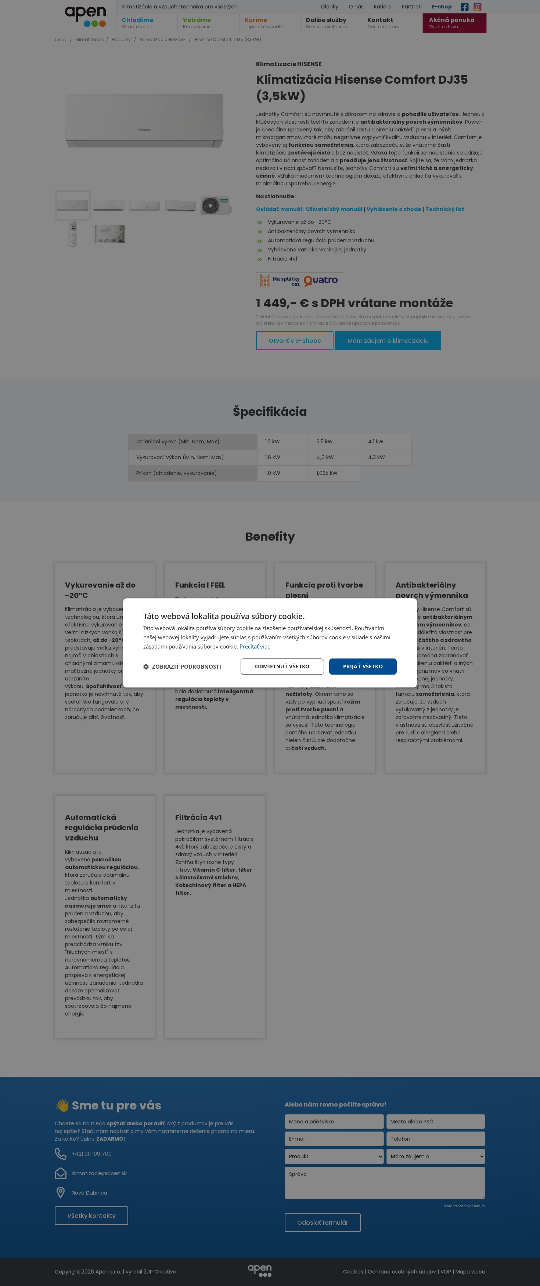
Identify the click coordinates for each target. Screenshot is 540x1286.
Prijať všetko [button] (363, 666)
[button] (182, 666)
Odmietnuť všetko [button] (282, 666)
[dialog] (270, 643)
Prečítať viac (255, 646)
